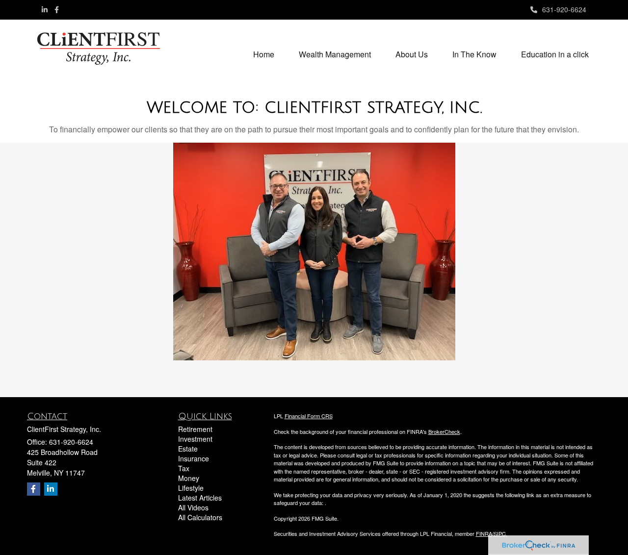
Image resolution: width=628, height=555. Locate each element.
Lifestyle (191, 488)
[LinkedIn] (45, 9)
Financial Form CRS (309, 416)
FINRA (484, 533)
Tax (183, 468)
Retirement (195, 429)
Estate (188, 449)
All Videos (193, 507)
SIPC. (500, 533)
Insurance (193, 458)
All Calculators (200, 517)
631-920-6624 (564, 9)
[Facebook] (56, 9)
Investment (195, 439)
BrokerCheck (444, 431)
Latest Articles (200, 498)
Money (188, 478)
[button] (335, 54)
